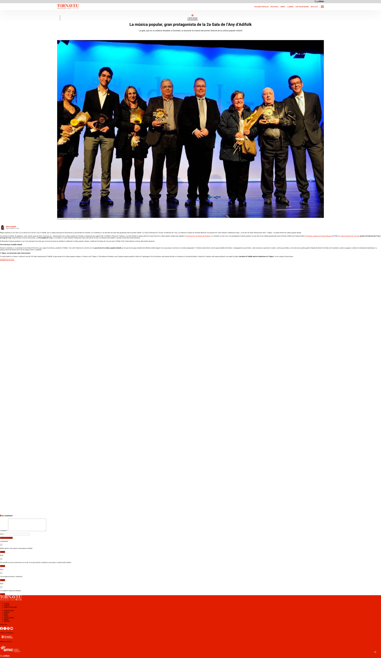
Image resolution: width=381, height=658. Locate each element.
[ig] (8, 629)
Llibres (290, 7)
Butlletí (314, 7)
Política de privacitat (10, 607)
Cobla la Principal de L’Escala (349, 236)
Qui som (6, 603)
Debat (282, 7)
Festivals (274, 7)
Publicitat (7, 621)
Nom (1, 534)
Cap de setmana (302, 7)
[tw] (5, 629)
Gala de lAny (10, 260)
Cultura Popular (261, 7)
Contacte (7, 605)
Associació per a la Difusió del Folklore (198, 236)
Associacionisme (192, 19)
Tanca (2, 552)
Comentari (4, 530)
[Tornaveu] (39, 9)
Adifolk (2, 260)
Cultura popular (192, 18)
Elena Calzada (11, 227)
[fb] (1, 629)
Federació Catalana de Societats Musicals (319, 236)
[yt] (11, 629)
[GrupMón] (319, 1)
